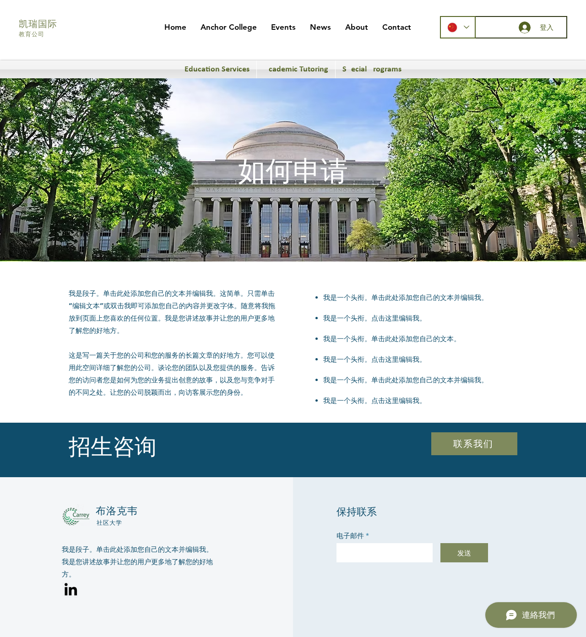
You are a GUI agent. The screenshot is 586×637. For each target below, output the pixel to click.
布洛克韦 (117, 511)
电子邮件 (350, 535)
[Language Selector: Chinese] (458, 27)
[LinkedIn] (71, 589)
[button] (228, 27)
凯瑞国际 (38, 24)
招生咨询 (113, 449)
